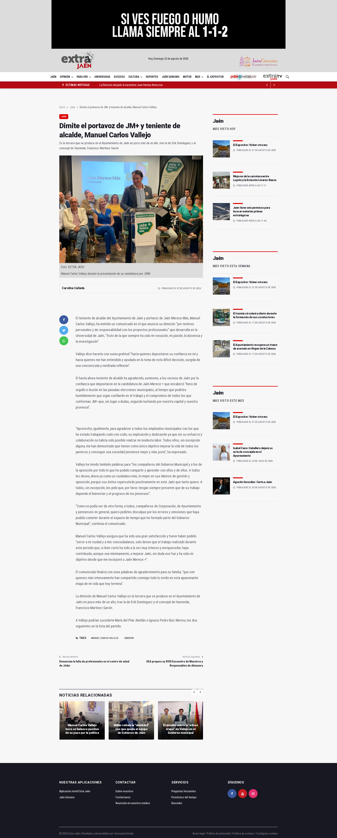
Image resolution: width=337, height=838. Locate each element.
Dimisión (129, 638)
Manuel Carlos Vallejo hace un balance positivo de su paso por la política (82, 729)
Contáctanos (122, 797)
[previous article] (274, 84)
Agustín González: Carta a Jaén (252, 482)
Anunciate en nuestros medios (132, 803)
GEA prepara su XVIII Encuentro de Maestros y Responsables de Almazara (174, 663)
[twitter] (63, 330)
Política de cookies (243, 833)
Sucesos (119, 76)
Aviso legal (198, 833)
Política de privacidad (219, 833)
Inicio (62, 107)
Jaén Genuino (170, 76)
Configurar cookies (267, 833)
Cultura (133, 76)
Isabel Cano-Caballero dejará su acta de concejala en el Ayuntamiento (253, 452)
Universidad (102, 76)
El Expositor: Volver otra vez (250, 145)
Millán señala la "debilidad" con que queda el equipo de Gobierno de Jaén (131, 729)
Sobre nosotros (124, 791)
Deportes (152, 76)
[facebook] (63, 319)
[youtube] (242, 793)
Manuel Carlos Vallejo (104, 638)
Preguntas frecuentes (183, 791)
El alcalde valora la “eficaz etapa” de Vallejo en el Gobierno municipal (180, 729)
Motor (187, 76)
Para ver (82, 76)
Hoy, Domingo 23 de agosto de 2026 (168, 58)
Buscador (176, 803)
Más (197, 76)
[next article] (267, 84)
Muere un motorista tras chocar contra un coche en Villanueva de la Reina (140, 85)
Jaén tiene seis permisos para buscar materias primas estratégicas (251, 211)
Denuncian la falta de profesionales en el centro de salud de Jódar (94, 663)
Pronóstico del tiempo (184, 797)
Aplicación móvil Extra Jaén (74, 791)
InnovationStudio (124, 833)
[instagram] (253, 793)
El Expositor (215, 76)
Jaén (53, 76)
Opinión (65, 76)
